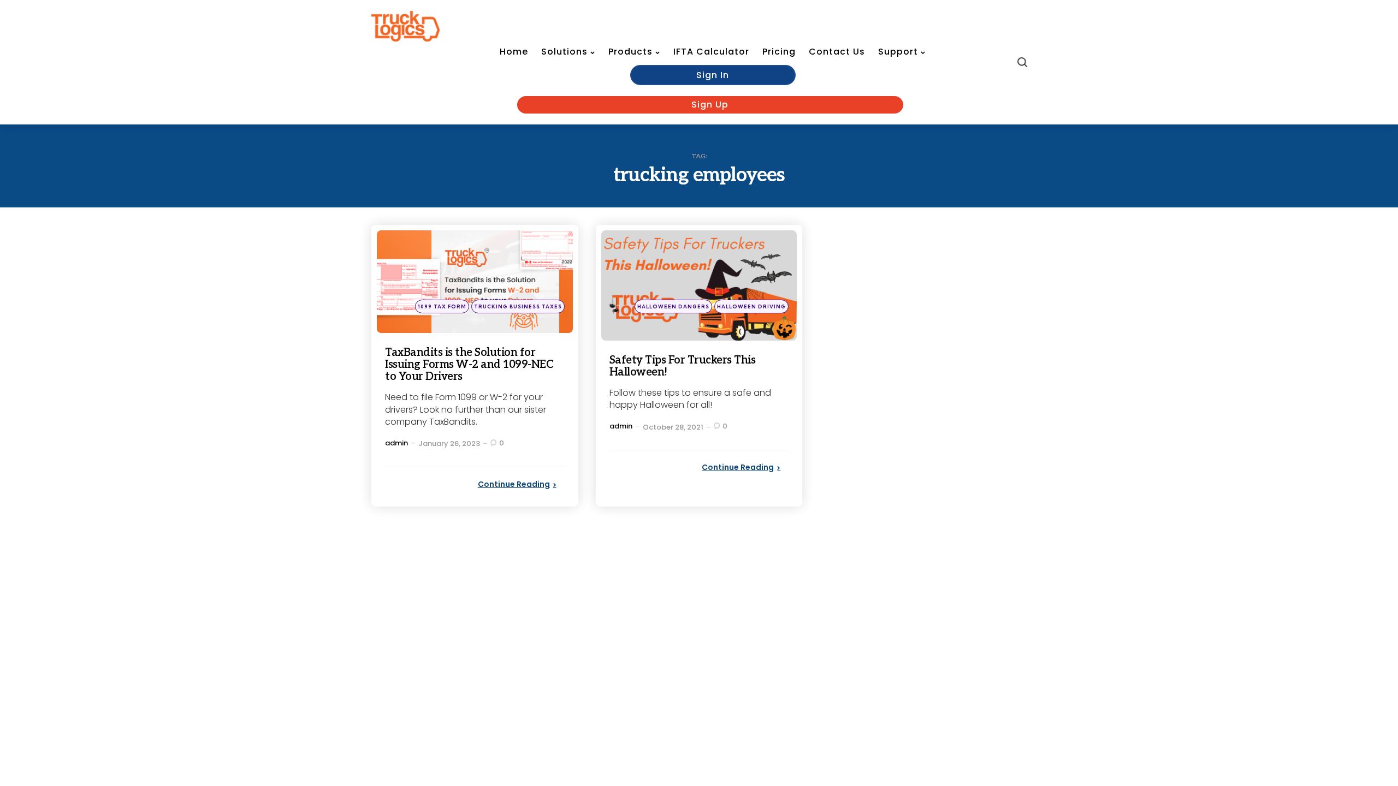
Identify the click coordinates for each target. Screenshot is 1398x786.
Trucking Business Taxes (518, 306)
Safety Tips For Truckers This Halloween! (682, 366)
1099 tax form (442, 306)
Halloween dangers (673, 306)
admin (396, 443)
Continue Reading (514, 484)
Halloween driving (751, 306)
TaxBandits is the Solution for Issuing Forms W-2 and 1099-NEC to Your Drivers (469, 364)
